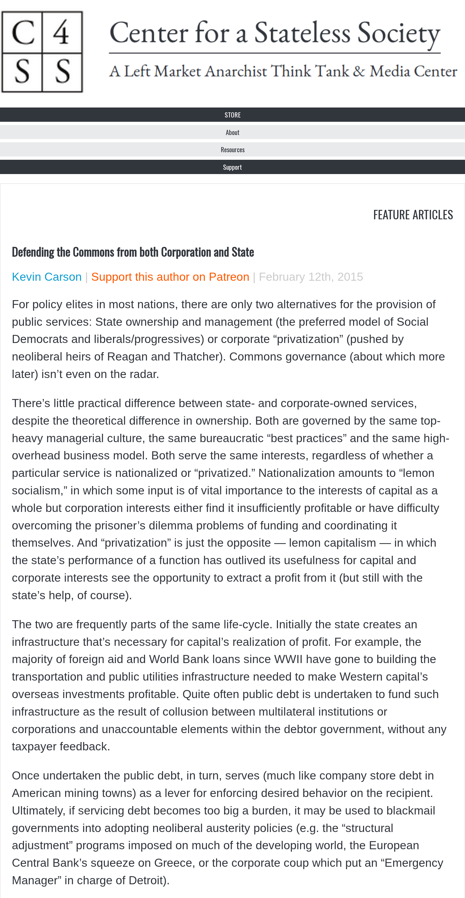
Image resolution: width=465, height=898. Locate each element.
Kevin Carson (47, 276)
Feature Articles (413, 214)
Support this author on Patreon (170, 276)
